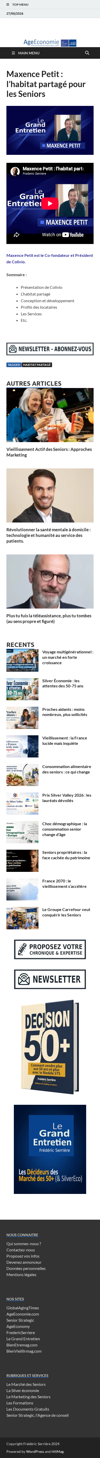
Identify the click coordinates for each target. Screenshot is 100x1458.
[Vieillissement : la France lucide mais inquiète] (22, 738)
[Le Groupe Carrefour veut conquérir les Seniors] (22, 909)
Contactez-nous (20, 1249)
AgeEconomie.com (22, 1313)
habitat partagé (37, 365)
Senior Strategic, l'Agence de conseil (37, 1415)
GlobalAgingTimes (22, 1307)
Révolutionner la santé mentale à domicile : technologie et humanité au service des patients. (48, 535)
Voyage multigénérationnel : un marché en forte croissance (67, 657)
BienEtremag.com (21, 1344)
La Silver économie (22, 1390)
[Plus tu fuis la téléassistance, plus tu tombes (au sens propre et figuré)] (50, 582)
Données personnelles (26, 1268)
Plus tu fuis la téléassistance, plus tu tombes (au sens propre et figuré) (48, 618)
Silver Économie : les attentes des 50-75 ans (62, 683)
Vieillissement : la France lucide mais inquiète (64, 740)
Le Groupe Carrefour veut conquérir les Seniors (66, 912)
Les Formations (19, 1402)
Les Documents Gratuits (27, 1408)
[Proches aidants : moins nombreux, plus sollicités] (22, 709)
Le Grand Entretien (23, 1338)
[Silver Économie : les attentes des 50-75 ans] (22, 681)
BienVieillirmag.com (24, 1351)
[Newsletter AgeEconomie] (50, 353)
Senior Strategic (20, 1320)
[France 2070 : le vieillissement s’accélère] (22, 881)
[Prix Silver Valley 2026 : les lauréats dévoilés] (22, 795)
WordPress (35, 1451)
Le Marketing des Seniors (28, 1396)
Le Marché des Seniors (26, 1384)
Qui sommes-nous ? (23, 1243)
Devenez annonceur (24, 1262)
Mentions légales (21, 1274)
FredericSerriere (20, 1332)
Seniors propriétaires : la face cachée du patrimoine (66, 855)
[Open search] (87, 53)
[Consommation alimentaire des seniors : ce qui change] (22, 766)
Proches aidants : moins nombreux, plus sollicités (64, 712)
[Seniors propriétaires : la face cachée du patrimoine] (22, 852)
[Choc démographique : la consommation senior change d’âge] (22, 824)
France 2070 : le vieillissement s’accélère (64, 883)
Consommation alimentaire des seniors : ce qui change (66, 769)
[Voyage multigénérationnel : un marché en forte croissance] (22, 652)
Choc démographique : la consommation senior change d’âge (64, 829)
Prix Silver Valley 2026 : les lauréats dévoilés (66, 798)
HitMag (58, 1451)
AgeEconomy (18, 1326)
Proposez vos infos (22, 1255)
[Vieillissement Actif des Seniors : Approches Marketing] (50, 416)
